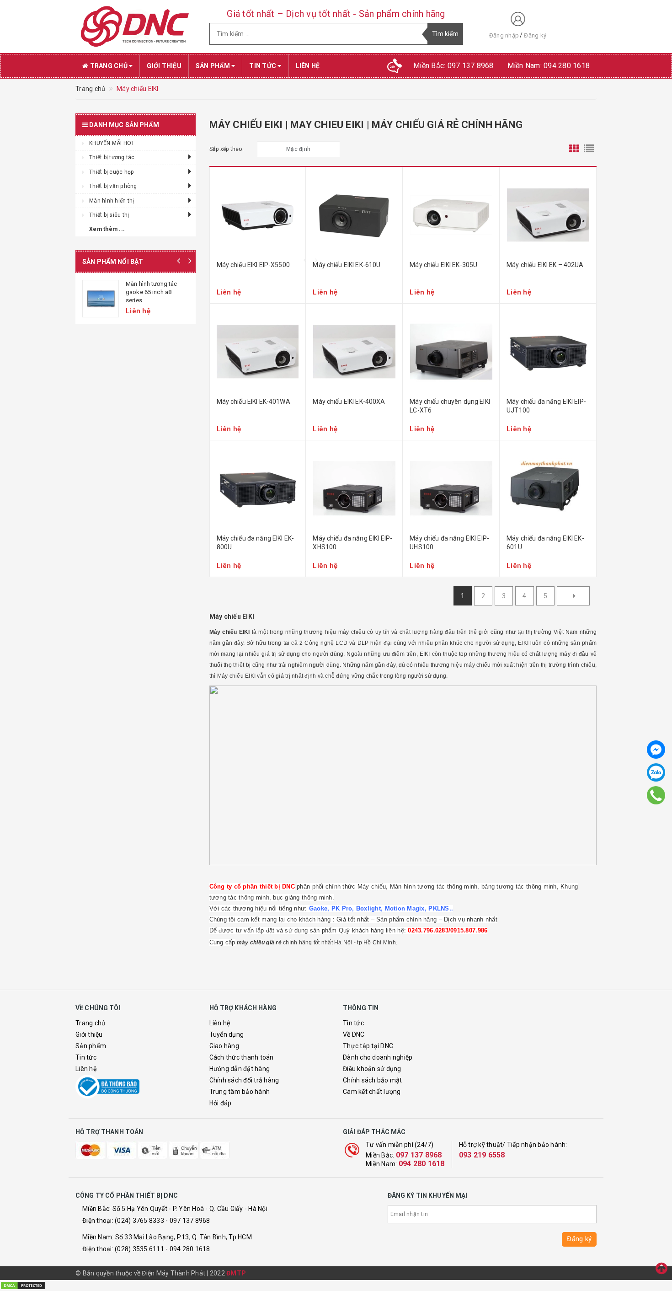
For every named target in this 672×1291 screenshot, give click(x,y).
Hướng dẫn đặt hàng (239, 1068)
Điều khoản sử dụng (372, 1068)
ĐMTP (236, 1273)
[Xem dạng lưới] (574, 149)
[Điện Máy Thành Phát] (135, 26)
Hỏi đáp (220, 1103)
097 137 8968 (419, 1155)
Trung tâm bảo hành (239, 1091)
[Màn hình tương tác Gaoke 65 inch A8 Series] (100, 298)
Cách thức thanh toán (241, 1057)
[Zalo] (656, 772)
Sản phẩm (213, 66)
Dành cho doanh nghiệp (377, 1057)
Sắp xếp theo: (226, 149)
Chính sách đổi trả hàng (244, 1080)
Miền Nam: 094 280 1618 (548, 65)
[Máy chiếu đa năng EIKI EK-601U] (548, 488)
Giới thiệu (164, 66)
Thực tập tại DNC (368, 1046)
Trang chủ (108, 66)
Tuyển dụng (226, 1034)
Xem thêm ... (107, 229)
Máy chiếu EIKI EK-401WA (253, 401)
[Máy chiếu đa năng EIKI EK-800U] (258, 488)
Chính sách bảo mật (372, 1080)
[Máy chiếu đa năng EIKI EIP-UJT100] (548, 352)
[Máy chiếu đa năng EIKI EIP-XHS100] (354, 488)
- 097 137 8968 (187, 1220)
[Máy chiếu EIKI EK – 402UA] (548, 215)
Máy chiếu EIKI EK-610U (346, 264)
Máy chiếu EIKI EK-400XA (349, 401)
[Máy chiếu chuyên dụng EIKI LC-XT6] (451, 352)
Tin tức (263, 66)
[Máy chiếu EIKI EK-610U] (354, 215)
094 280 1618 (422, 1163)
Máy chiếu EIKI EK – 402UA (545, 264)
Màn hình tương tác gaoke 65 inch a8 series (151, 292)
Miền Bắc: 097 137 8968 (453, 65)
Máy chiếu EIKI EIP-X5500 (253, 264)
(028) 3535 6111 (139, 1249)
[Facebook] (656, 749)
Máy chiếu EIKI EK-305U (443, 264)
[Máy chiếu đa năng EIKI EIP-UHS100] (451, 488)
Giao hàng (224, 1046)
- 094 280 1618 (187, 1249)
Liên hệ (308, 66)
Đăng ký (535, 35)
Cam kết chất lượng (372, 1091)
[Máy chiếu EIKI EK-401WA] (258, 352)
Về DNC (354, 1034)
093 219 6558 (482, 1155)
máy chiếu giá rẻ (259, 942)
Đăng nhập (504, 35)
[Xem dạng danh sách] (589, 149)
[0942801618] (656, 795)
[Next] (573, 595)
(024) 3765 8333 (139, 1220)
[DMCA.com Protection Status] (23, 1285)
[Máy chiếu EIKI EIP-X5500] (258, 215)
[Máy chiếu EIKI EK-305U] (451, 215)
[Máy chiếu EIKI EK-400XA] (354, 352)
